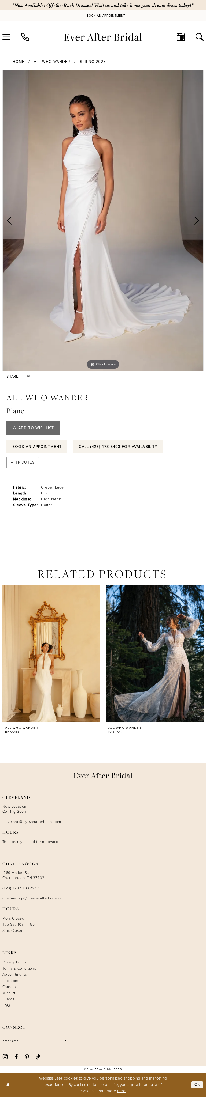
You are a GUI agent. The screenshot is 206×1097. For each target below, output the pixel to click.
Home (18, 62)
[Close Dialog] (8, 1085)
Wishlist (9, 993)
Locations (10, 980)
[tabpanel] (103, 220)
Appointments (14, 974)
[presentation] (51, 653)
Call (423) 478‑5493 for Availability (118, 446)
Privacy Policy (14, 962)
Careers (9, 987)
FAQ (6, 1005)
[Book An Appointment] (180, 37)
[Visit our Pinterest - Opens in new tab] (27, 1056)
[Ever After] (103, 37)
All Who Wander (52, 62)
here (121, 1091)
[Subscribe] (65, 1040)
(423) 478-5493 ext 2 (20, 888)
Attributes (23, 462)
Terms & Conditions (19, 968)
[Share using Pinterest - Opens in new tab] (28, 376)
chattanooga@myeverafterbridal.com (34, 898)
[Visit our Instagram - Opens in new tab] (5, 1056)
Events (8, 999)
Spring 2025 (93, 62)
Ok (197, 1085)
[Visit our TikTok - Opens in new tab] (38, 1056)
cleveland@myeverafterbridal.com (31, 821)
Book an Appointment (37, 446)
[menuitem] (25, 37)
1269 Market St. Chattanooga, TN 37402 (23, 875)
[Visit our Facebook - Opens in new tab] (16, 1056)
